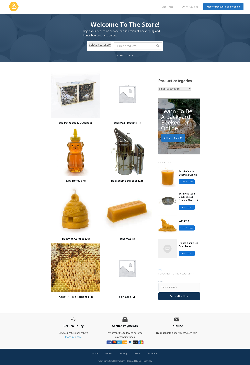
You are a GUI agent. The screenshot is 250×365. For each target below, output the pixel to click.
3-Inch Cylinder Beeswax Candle (188, 173)
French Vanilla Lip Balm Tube (188, 244)
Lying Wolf (185, 220)
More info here (73, 337)
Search (157, 46)
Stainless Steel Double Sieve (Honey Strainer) (188, 197)
